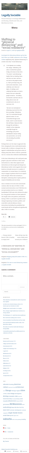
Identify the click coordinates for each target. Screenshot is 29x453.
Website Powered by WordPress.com (9, 449)
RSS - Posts (7, 428)
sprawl (11, 415)
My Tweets (6, 441)
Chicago (8, 390)
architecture (19, 387)
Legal (4, 351)
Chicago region (16, 390)
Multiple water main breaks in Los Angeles (12, 308)
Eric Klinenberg (5, 227)
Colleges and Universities (8, 343)
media (23, 404)
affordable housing (8, 384)
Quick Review (6, 365)
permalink (3, 229)
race (8, 410)
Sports (4, 373)
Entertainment (6, 346)
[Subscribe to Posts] (3, 428)
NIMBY (4, 410)
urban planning (18, 419)
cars (4, 390)
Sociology (14, 225)
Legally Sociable (10, 15)
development (18, 393)
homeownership (7, 398)
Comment (22, 287)
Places (4, 358)
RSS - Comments (8, 431)
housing (13, 398)
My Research (6, 356)
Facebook (20, 396)
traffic (13, 419)
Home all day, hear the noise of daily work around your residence (21, 238)
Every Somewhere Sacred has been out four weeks (14, 320)
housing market (19, 398)
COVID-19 (24, 225)
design (12, 393)
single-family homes (15, 413)
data (9, 393)
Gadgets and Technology (8, 348)
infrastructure (12, 401)
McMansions (6, 353)
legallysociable (20, 50)
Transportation (6, 375)
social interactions (13, 227)
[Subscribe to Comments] (3, 431)
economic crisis (13, 396)
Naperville (14, 407)
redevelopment (18, 410)
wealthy (23, 419)
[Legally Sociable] (14, 6)
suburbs (7, 419)
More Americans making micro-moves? (12, 317)
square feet (15, 415)
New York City (20, 407)
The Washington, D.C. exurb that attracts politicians (14, 315)
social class (6, 415)
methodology (7, 407)
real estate (12, 410)
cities (22, 390)
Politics (4, 360)
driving (5, 396)
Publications (5, 363)
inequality (5, 401)
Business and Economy (8, 341)
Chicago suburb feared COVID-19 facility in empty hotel (7, 237)
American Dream (11, 387)
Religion (5, 368)
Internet (18, 401)
